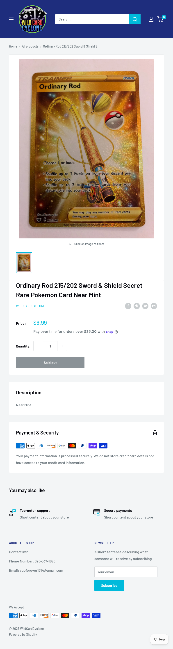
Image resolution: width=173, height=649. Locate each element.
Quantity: (23, 346)
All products (30, 46)
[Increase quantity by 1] (62, 346)
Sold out (50, 362)
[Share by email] (154, 305)
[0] (160, 19)
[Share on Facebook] (128, 305)
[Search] (135, 19)
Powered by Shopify (23, 634)
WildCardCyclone (30, 306)
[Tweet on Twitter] (145, 305)
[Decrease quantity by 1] (38, 346)
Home (13, 46)
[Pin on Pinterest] (137, 305)
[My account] (151, 19)
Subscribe (109, 585)
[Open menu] (11, 19)
